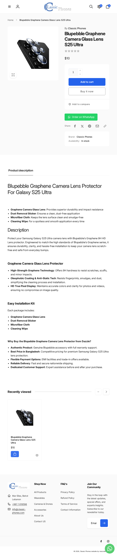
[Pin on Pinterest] (89, 126)
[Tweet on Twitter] (82, 126)
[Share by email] (97, 126)
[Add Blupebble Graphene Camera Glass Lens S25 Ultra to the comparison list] (37, 455)
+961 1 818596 (19, 504)
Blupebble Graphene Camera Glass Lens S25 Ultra (23, 440)
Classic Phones (75, 28)
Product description (20, 170)
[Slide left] (98, 392)
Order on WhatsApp (83, 116)
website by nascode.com (100, 551)
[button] (9, 6)
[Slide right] (106, 392)
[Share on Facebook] (74, 126)
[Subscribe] (104, 523)
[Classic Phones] (19, 488)
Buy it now (87, 91)
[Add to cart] (15, 454)
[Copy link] (104, 126)
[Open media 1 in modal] (33, 53)
